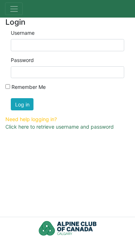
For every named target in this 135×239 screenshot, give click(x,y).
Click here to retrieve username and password (59, 127)
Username (23, 33)
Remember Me (29, 87)
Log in (22, 104)
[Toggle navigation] (14, 9)
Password (22, 60)
